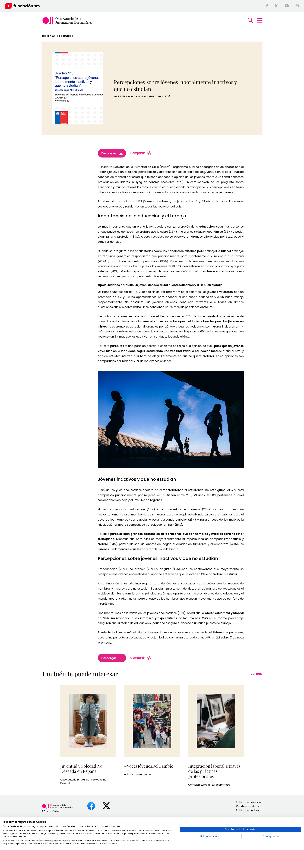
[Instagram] (297, 6)
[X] (276, 6)
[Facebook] (267, 6)
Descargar (109, 154)
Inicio (45, 36)
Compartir (137, 153)
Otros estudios (62, 36)
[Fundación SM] (22, 6)
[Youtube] (287, 6)
